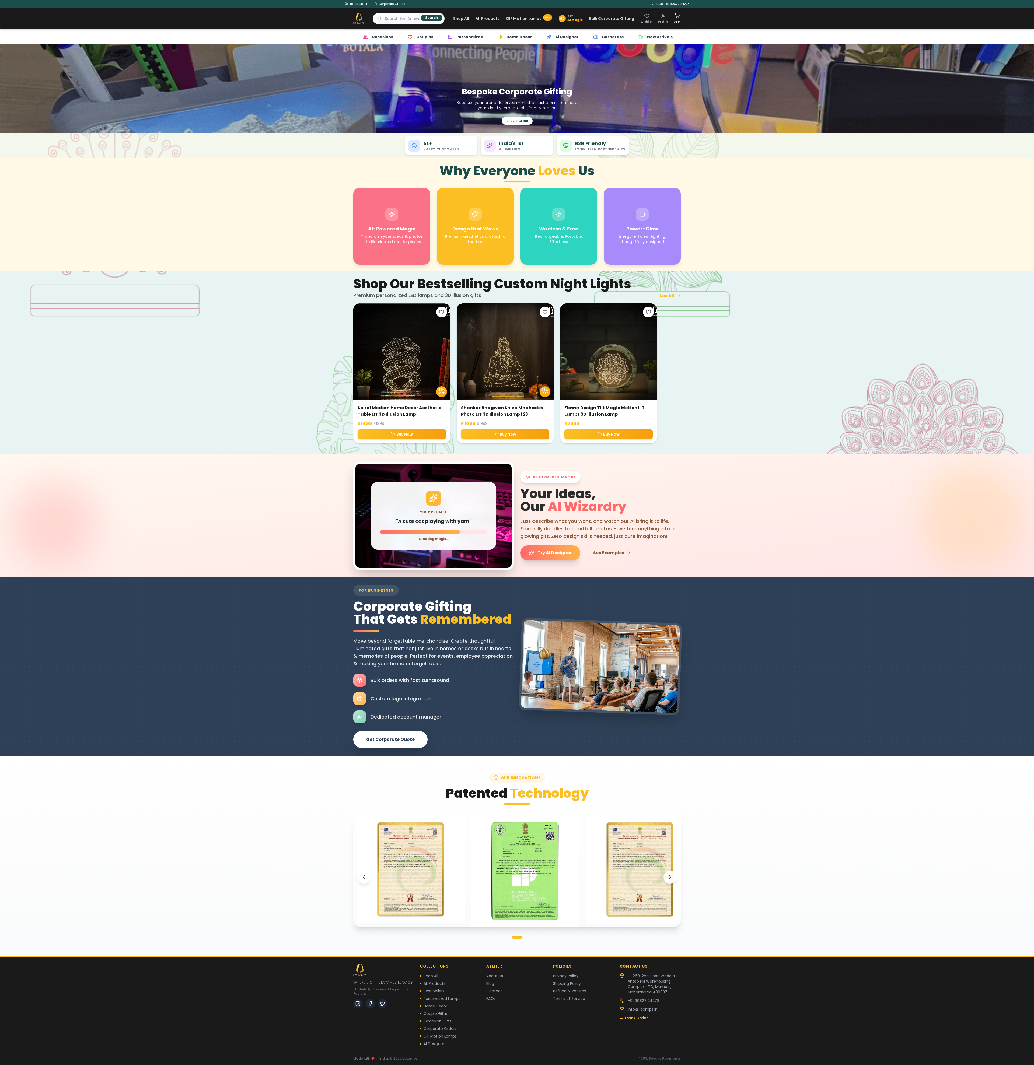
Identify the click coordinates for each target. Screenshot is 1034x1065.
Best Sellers (434, 991)
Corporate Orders (392, 4)
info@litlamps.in (643, 1009)
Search (431, 17)
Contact (494, 991)
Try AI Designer (554, 553)
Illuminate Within (661, 101)
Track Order (358, 4)
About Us (494, 976)
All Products (487, 18)
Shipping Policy (567, 983)
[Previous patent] (364, 877)
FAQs (491, 998)
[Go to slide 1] (517, 937)
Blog (490, 983)
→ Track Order (634, 1018)
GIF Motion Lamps (528, 18)
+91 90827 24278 (643, 1000)
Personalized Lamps (442, 998)
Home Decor (435, 1006)
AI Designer (434, 1043)
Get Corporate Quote (390, 739)
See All (666, 296)
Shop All (461, 18)
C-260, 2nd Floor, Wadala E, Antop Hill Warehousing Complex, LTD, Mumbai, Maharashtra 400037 (653, 984)
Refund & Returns (569, 991)
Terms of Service (569, 998)
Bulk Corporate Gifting (611, 18)
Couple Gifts (435, 1013)
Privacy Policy (565, 976)
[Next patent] (669, 877)
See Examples (608, 553)
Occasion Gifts (438, 1021)
